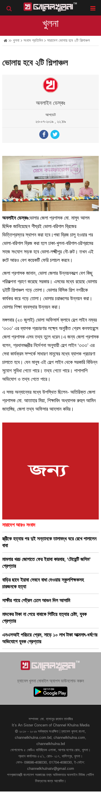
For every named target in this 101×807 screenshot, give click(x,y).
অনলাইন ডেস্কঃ (50, 103)
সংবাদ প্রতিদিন (33, 40)
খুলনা (50, 24)
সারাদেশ (52, 40)
